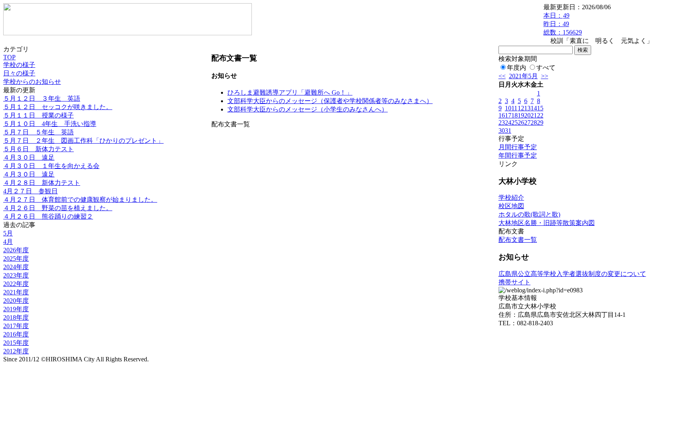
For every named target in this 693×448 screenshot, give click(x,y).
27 (527, 122)
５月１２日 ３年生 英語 (41, 98)
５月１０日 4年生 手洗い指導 (49, 123)
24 (508, 122)
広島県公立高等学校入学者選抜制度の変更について (572, 273)
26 (521, 122)
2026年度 (16, 250)
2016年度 (16, 334)
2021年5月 (523, 76)
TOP (9, 57)
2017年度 (16, 325)
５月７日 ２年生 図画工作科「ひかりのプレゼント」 (83, 140)
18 (514, 115)
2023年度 (16, 275)
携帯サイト (514, 282)
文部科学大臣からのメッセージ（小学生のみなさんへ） (307, 109)
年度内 (516, 67)
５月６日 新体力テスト (38, 149)
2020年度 (16, 300)
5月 (8, 233)
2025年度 (16, 258)
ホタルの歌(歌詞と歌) (529, 214)
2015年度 (16, 342)
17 (508, 115)
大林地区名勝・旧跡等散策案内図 (546, 222)
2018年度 (16, 317)
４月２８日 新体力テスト (41, 182)
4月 (8, 241)
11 (514, 108)
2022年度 (16, 283)
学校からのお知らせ (32, 81)
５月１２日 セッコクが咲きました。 (57, 106)
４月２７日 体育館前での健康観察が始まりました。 (80, 199)
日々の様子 (19, 73)
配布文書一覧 (517, 239)
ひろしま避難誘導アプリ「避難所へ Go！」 (290, 92)
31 (508, 130)
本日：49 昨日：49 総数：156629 (562, 24)
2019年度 (16, 309)
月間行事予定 (517, 147)
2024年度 (16, 267)
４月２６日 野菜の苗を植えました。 (57, 208)
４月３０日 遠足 (29, 157)
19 (521, 115)
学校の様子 (19, 64)
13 (527, 108)
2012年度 (16, 351)
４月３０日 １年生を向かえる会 (51, 165)
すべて (545, 67)
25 (514, 122)
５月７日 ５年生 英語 (38, 132)
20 (527, 115)
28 (534, 122)
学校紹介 (511, 197)
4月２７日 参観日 (30, 191)
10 (508, 108)
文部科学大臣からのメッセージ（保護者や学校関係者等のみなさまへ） (330, 100)
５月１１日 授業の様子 (38, 115)
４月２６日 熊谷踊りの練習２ (48, 216)
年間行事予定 (517, 155)
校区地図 (511, 206)
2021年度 (16, 292)
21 (534, 115)
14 (534, 108)
